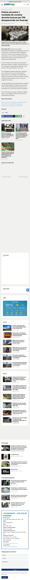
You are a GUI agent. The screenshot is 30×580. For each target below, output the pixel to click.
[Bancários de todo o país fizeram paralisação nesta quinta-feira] (5, 497)
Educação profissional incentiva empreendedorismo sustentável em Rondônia (19, 463)
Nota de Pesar (14, 469)
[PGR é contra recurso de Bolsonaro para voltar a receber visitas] (7, 342)
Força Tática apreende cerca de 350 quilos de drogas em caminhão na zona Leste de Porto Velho (22, 135)
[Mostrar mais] (23, 116)
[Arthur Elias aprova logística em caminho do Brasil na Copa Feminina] (5, 483)
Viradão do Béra (15, 454)
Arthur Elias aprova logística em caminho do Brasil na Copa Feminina (19, 482)
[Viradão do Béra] (5, 456)
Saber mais (4, 574)
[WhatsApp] (17, 116)
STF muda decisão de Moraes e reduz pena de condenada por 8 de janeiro (19, 364)
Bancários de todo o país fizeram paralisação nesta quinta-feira (19, 496)
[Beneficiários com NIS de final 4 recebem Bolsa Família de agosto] (5, 490)
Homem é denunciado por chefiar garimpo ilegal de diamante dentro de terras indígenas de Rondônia (7, 154)
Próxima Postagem (23, 176)
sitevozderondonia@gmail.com (10, 546)
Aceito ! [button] (4, 577)
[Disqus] (15, 195)
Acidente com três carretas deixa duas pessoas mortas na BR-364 (19, 404)
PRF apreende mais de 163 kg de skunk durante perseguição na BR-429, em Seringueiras (19, 419)
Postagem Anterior (6, 176)
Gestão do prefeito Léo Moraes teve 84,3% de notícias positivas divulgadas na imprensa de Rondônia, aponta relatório (19, 447)
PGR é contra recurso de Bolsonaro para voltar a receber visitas (18, 342)
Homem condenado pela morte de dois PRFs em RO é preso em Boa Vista (19, 327)
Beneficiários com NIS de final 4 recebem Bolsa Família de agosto (19, 488)
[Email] (20, 116)
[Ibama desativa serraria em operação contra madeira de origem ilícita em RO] (7, 412)
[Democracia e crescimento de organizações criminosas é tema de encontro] (7, 335)
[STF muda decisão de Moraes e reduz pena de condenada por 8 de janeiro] (7, 365)
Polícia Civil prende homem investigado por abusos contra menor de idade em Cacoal (7, 135)
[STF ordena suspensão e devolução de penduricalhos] (7, 357)
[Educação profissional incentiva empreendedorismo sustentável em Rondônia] (5, 464)
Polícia (10, 9)
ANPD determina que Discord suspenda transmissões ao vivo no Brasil (19, 349)
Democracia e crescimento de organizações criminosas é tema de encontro (19, 334)
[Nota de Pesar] (5, 471)
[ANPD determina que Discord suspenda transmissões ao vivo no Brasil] (7, 350)
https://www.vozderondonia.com (10, 543)
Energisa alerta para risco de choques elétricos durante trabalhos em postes (18, 504)
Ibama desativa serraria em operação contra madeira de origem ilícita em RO (19, 412)
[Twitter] (13, 116)
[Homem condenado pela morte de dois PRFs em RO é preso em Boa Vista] (7, 328)
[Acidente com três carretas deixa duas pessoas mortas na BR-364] (7, 405)
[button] (2, 4)
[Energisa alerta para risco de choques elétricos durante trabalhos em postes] (5, 505)
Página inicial (4, 9)
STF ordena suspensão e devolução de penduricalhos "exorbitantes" (19, 356)
